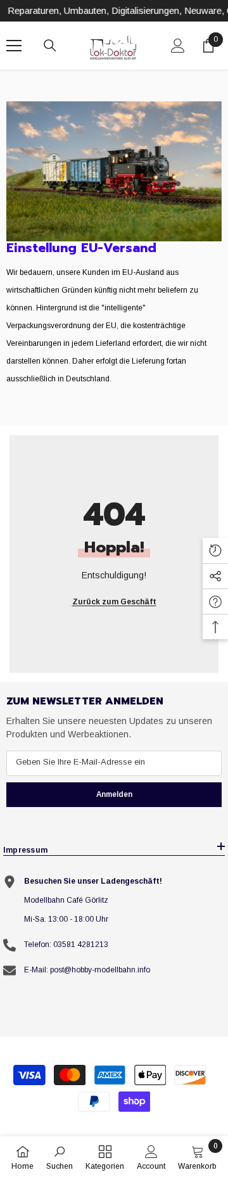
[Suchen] (50, 45)
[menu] (14, 45)
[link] (114, 171)
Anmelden (114, 794)
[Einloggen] (178, 46)
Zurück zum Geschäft (114, 601)
